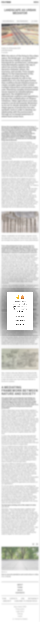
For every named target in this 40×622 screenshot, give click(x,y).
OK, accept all (20, 317)
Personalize (20, 324)
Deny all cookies (20, 320)
